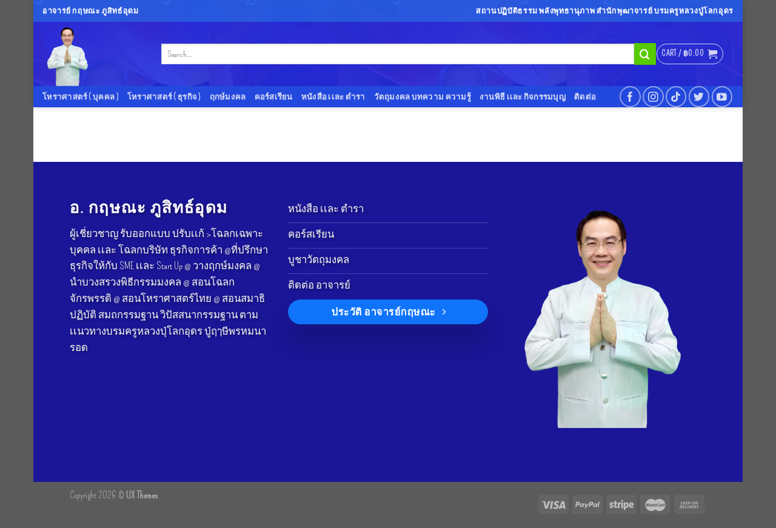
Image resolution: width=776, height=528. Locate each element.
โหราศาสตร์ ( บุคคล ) (80, 97)
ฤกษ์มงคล (228, 97)
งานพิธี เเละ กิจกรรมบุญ (523, 97)
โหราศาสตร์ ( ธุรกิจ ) (164, 97)
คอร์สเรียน (274, 97)
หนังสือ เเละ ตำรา (333, 97)
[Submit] (645, 53)
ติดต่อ (585, 97)
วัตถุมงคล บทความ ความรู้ (422, 97)
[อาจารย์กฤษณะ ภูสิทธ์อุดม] (92, 54)
